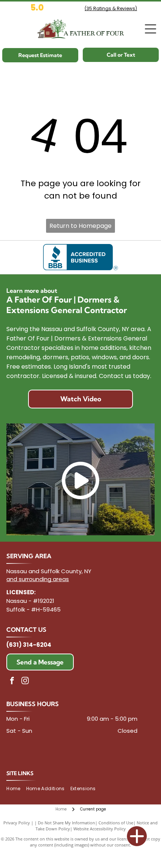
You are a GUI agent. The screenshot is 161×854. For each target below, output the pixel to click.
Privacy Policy (16, 822)
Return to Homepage (80, 225)
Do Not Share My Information (66, 822)
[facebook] (12, 681)
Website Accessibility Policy (99, 828)
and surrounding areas (37, 579)
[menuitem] (16, 789)
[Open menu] (150, 29)
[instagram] (25, 681)
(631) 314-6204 (28, 645)
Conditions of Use (115, 822)
